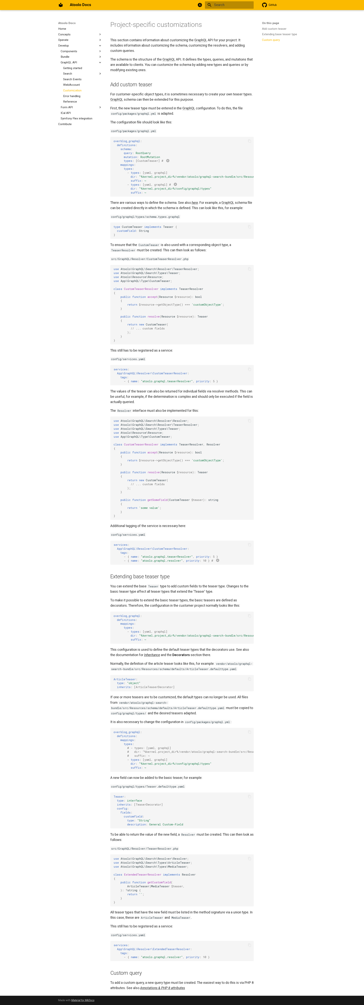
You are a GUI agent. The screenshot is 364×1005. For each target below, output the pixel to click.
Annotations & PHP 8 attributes (162, 988)
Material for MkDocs (82, 1000)
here (195, 203)
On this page (270, 23)
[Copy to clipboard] (249, 141)
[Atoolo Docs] (60, 5)
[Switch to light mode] (200, 5)
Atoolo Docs (67, 23)
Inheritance (152, 655)
